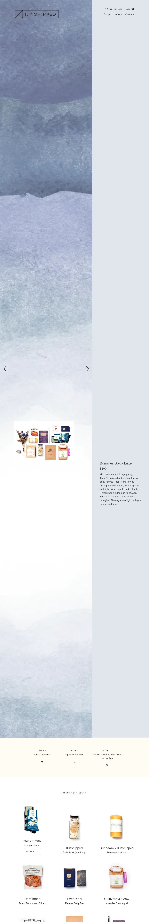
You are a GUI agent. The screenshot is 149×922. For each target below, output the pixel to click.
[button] (5, 369)
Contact (129, 14)
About (118, 14)
